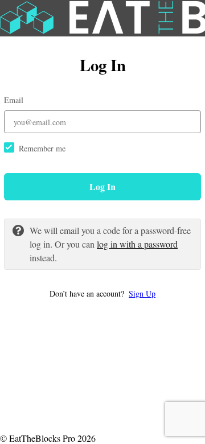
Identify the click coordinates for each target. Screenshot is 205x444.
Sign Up (142, 293)
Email (13, 99)
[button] (102, 293)
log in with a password (137, 244)
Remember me (42, 148)
